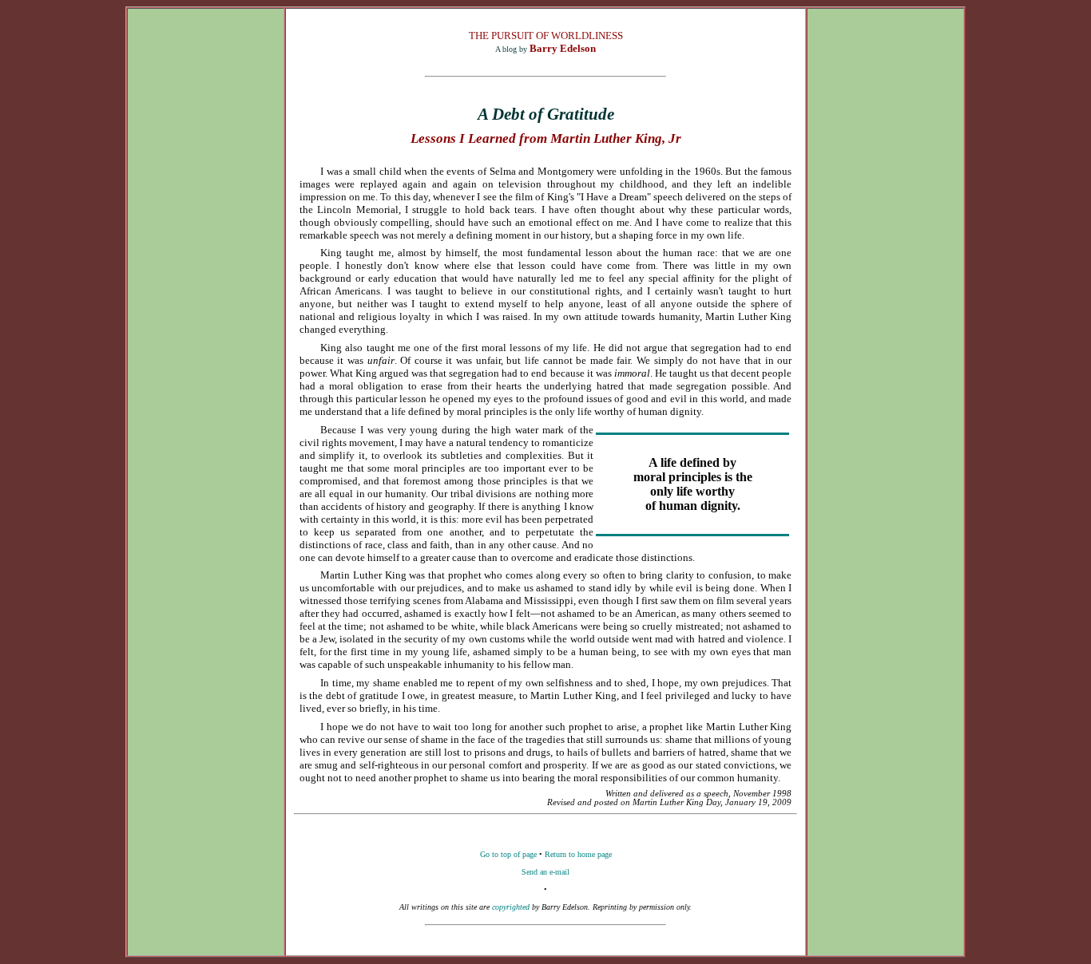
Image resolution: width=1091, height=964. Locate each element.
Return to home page (578, 854)
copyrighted (511, 907)
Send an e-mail (545, 871)
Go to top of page (508, 854)
